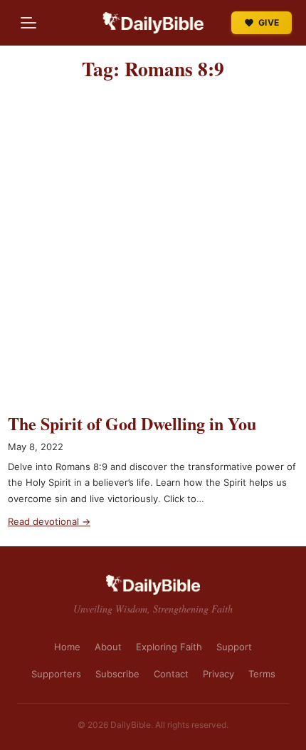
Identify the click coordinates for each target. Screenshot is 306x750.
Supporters (56, 673)
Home (67, 646)
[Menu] (28, 23)
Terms (261, 673)
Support (234, 646)
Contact (171, 673)
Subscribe (117, 673)
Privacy (218, 673)
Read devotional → (49, 521)
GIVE (268, 22)
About (108, 646)
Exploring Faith (169, 646)
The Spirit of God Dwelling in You (132, 424)
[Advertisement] (153, 253)
